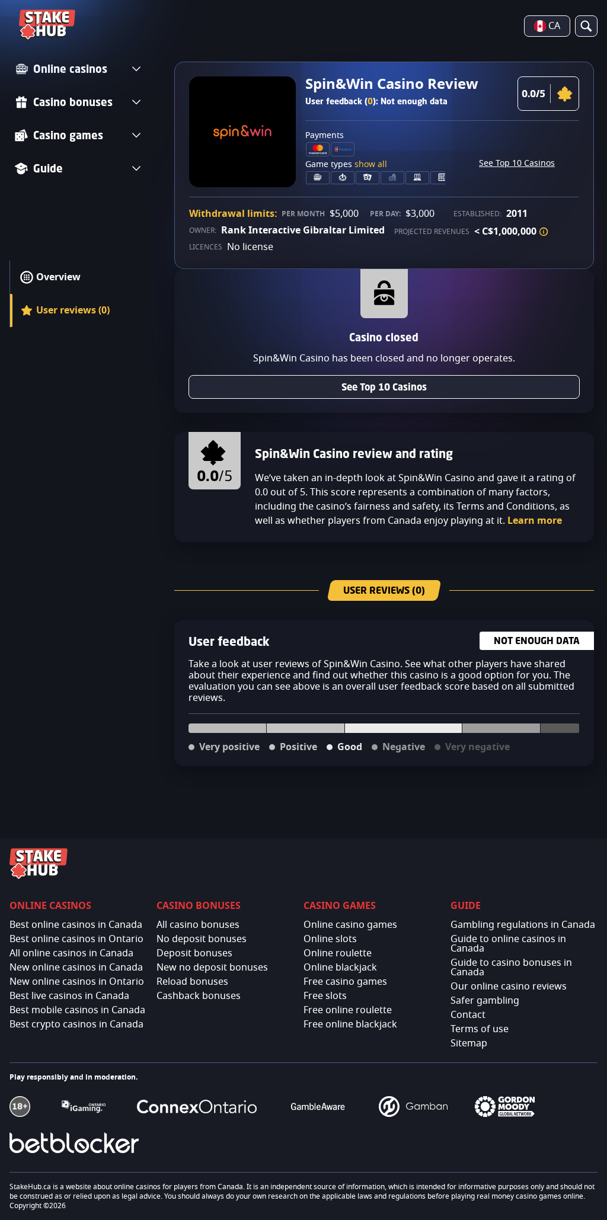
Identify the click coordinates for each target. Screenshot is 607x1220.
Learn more (534, 521)
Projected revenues (431, 231)
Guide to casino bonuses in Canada (511, 967)
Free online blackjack (350, 1024)
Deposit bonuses (194, 953)
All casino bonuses (197, 925)
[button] (543, 231)
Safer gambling (485, 1001)
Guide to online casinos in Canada (508, 943)
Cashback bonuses (198, 996)
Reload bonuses (192, 982)
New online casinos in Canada (76, 967)
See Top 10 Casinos (517, 163)
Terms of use (480, 1029)
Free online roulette (348, 1010)
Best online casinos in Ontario (76, 939)
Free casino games (345, 982)
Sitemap (469, 1043)
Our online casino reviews (509, 986)
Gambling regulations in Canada (523, 925)
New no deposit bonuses (212, 967)
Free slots (325, 996)
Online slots (330, 939)
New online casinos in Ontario (76, 982)
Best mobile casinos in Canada (77, 1010)
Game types (346, 165)
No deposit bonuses (201, 939)
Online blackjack (340, 967)
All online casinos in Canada (71, 953)
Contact (468, 1015)
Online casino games (350, 925)
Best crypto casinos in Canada (76, 1024)
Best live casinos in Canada (69, 996)
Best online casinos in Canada (75, 925)
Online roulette (338, 953)
